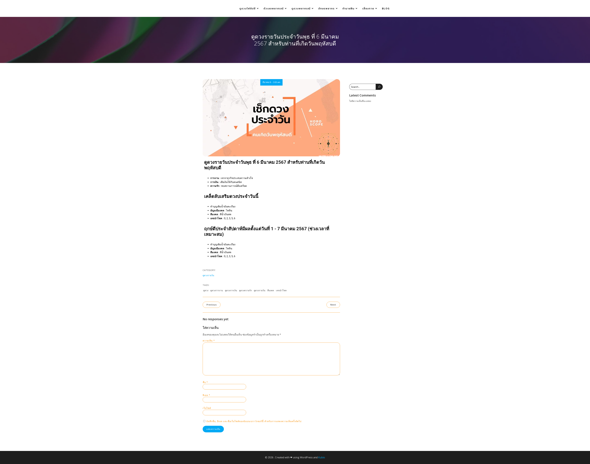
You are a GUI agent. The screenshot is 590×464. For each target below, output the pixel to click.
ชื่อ (205, 382)
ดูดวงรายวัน (208, 275)
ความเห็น (209, 340)
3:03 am (276, 82)
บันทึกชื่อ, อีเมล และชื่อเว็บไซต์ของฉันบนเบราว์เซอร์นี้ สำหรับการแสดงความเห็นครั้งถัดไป (253, 421)
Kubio (321, 457)
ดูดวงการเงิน (231, 290)
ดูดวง (205, 290)
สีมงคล (270, 290)
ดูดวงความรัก (245, 290)
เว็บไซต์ (207, 408)
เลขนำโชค (281, 290)
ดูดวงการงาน (216, 290)
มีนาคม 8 (267, 82)
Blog (386, 8)
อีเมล (206, 395)
